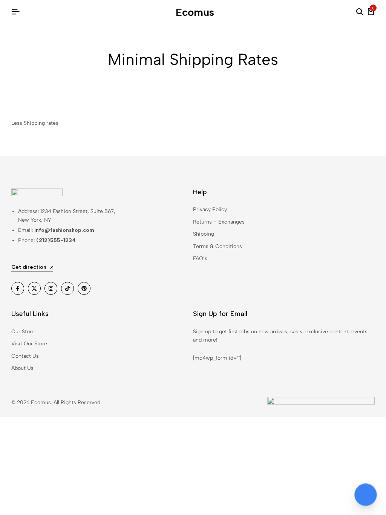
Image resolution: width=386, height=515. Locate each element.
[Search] (359, 12)
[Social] (17, 288)
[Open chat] (365, 494)
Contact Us (25, 356)
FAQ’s (200, 258)
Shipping (203, 234)
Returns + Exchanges (219, 222)
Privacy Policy (210, 209)
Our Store (23, 331)
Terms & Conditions (217, 246)
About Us (22, 368)
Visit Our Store (29, 343)
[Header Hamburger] (15, 12)
